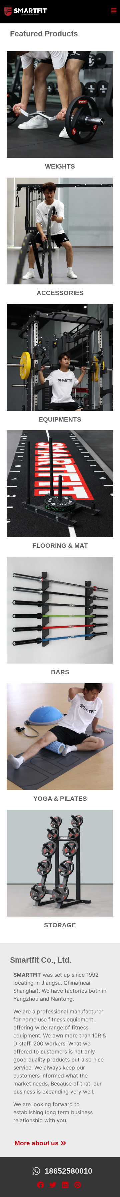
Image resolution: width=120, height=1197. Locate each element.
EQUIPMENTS (60, 419)
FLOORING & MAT (60, 545)
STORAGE (60, 925)
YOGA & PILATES (60, 798)
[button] (40, 1185)
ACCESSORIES (60, 292)
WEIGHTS (60, 166)
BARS (60, 672)
